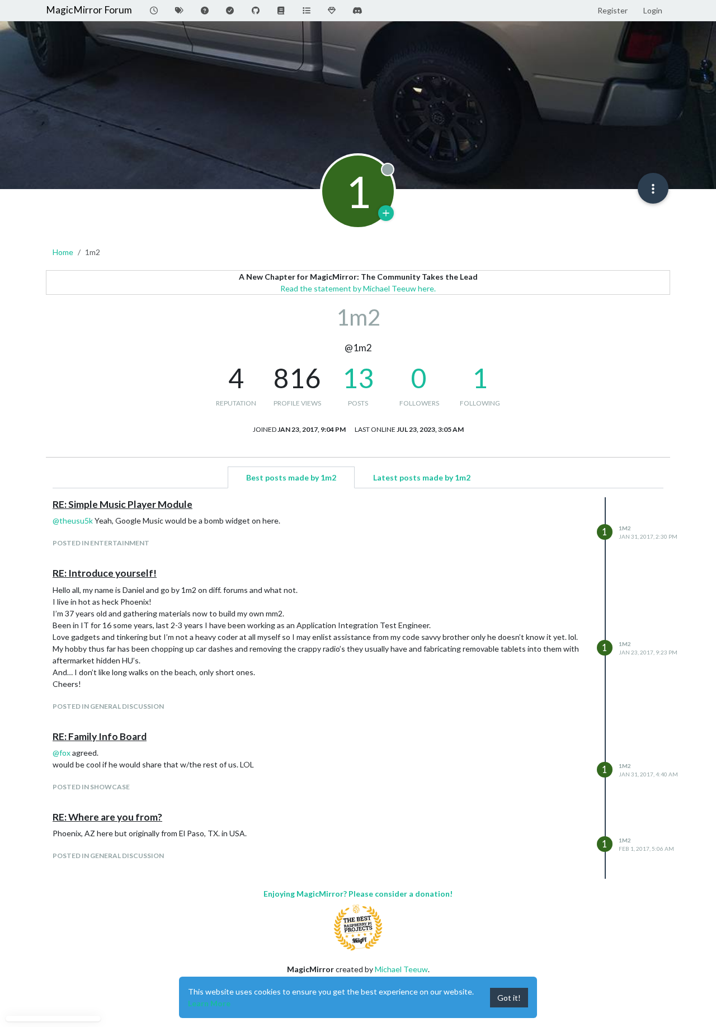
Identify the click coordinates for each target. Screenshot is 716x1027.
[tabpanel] (358, 688)
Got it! (509, 997)
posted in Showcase (91, 787)
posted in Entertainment (101, 543)
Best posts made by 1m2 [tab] (291, 477)
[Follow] (386, 213)
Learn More (209, 1003)
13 (358, 378)
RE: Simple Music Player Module (122, 504)
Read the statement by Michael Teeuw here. (358, 288)
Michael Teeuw (401, 969)
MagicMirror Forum (89, 10)
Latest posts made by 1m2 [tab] (421, 477)
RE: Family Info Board (100, 736)
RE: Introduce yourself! (105, 573)
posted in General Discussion (108, 706)
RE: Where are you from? (107, 817)
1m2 (625, 528)
